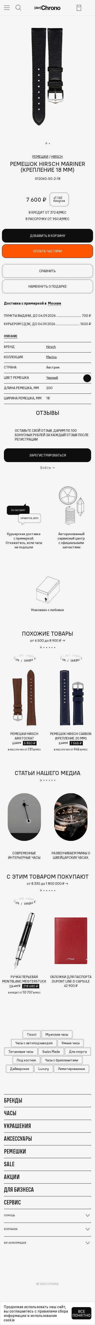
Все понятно (81, 1313)
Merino (51, 357)
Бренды (13, 1100)
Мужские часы (57, 1034)
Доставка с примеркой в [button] (32, 303)
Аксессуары (18, 1138)
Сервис (12, 1202)
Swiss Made (51, 1051)
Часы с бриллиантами (61, 1060)
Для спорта (78, 1051)
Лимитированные (71, 1069)
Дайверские (19, 1069)
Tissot (32, 1034)
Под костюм (26, 1060)
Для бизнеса (19, 1189)
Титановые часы (20, 1051)
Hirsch (51, 346)
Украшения (17, 1125)
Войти (45, 468)
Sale (9, 1164)
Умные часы (71, 1043)
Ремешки (15, 1151)
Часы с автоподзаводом (34, 1043)
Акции (12, 1176)
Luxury (43, 1069)
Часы (10, 1113)
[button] (41, 647)
